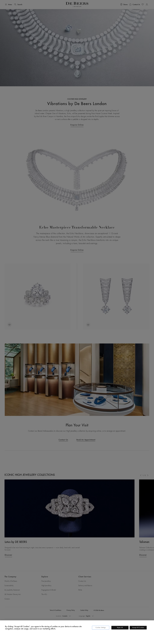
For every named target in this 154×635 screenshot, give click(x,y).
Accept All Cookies (138, 627)
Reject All (120, 627)
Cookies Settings (100, 627)
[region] (77, 627)
